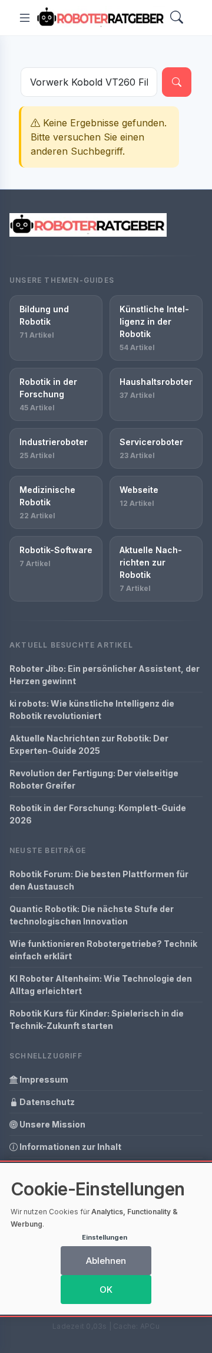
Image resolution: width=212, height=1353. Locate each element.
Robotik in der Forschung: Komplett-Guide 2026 (97, 814)
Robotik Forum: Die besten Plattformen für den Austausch (98, 880)
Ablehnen (106, 1260)
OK (106, 1289)
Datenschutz (46, 1102)
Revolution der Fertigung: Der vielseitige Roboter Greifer (93, 779)
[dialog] (106, 1239)
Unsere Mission (51, 1124)
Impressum (43, 1079)
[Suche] (176, 82)
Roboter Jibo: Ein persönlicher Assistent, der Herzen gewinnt (104, 675)
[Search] (176, 18)
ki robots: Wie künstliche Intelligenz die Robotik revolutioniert (91, 709)
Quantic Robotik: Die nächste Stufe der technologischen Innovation (91, 915)
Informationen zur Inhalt (69, 1147)
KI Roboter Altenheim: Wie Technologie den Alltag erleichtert (100, 984)
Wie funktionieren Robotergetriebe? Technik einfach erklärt (103, 950)
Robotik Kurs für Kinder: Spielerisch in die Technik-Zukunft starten (96, 1019)
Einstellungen (104, 1237)
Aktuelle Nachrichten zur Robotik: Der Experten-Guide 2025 (88, 744)
